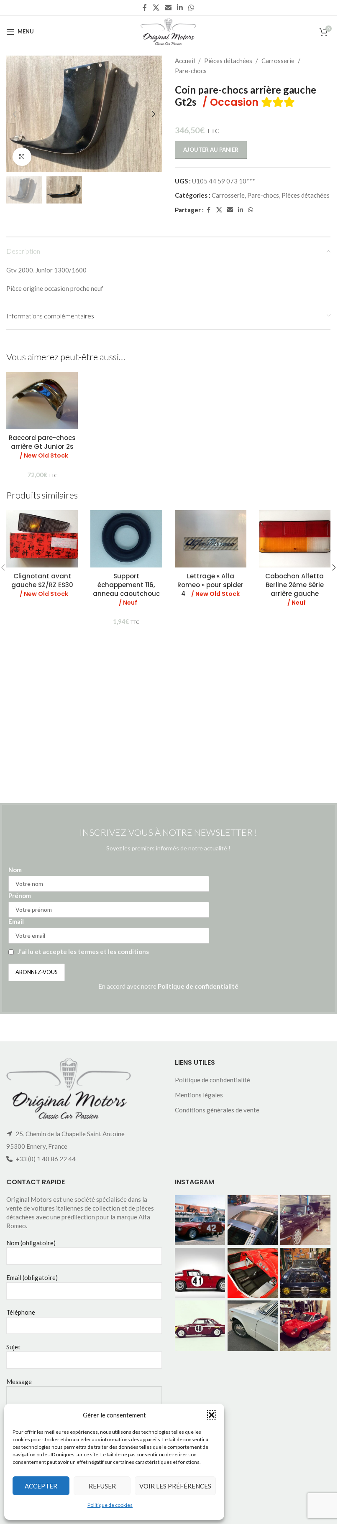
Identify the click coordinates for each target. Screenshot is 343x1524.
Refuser (102, 1486)
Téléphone (20, 1312)
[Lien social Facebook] (145, 7)
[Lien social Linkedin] (180, 7)
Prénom (19, 895)
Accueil (185, 60)
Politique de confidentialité (198, 986)
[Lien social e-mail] (168, 7)
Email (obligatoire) (32, 1277)
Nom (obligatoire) (31, 1243)
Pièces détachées (228, 60)
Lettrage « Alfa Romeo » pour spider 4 (210, 585)
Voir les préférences (175, 1486)
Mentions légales (199, 1095)
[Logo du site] (168, 30)
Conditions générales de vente (217, 1110)
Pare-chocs (191, 70)
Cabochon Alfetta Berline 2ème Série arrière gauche (294, 589)
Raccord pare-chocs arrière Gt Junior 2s (42, 446)
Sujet (13, 1347)
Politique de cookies (110, 1505)
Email (16, 921)
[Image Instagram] (200, 1220)
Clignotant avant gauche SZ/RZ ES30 (42, 585)
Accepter (41, 1486)
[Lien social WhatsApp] (191, 7)
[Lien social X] (156, 7)
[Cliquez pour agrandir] (22, 157)
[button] (211, 1415)
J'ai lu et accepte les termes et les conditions (83, 951)
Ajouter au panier (210, 149)
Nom (15, 869)
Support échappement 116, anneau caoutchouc (126, 589)
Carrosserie (277, 60)
